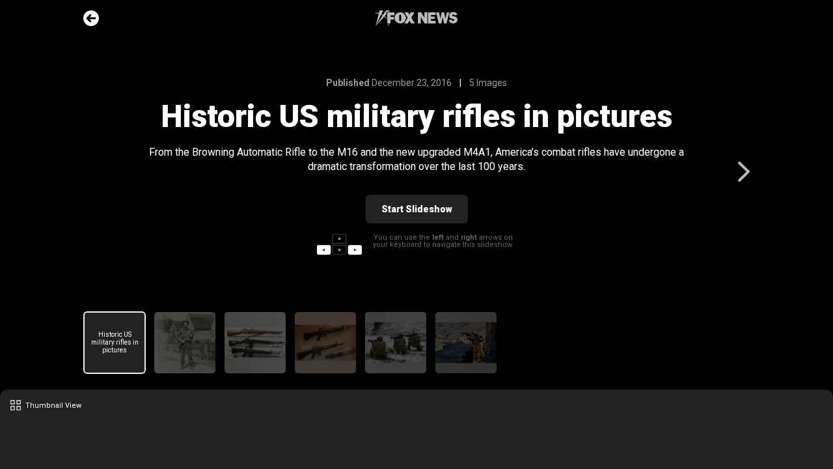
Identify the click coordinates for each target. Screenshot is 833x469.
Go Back (91, 18)
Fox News (416, 18)
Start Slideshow (416, 209)
